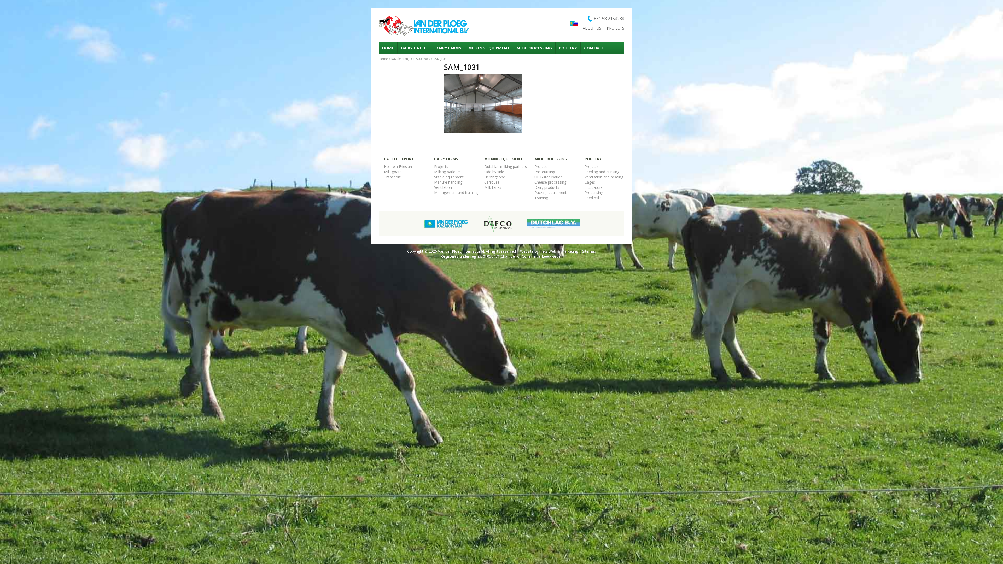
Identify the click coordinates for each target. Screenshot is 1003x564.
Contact (593, 47)
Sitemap (589, 251)
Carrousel (492, 182)
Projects (615, 28)
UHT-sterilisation (548, 176)
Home (388, 47)
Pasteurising (544, 171)
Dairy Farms (448, 47)
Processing (594, 192)
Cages (590, 182)
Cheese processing (550, 182)
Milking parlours (447, 171)
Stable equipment (449, 176)
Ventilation (443, 187)
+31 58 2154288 (609, 18)
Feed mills (593, 197)
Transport (392, 176)
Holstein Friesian (398, 166)
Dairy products (546, 187)
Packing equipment (550, 192)
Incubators (594, 187)
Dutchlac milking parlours (505, 166)
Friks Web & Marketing (559, 251)
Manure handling (448, 182)
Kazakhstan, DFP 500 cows (410, 59)
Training (541, 197)
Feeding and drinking (602, 171)
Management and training (456, 192)
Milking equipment (489, 47)
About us (592, 28)
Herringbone (494, 176)
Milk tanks (492, 187)
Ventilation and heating (604, 176)
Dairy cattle (414, 47)
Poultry (568, 47)
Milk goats (392, 171)
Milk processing (534, 47)
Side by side (494, 171)
